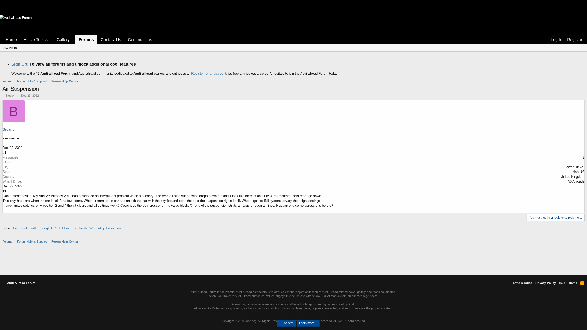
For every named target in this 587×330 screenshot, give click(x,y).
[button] (51, 39)
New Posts (9, 48)
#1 (4, 152)
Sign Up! (19, 64)
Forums (86, 39)
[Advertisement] (293, 259)
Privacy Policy (545, 283)
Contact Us (111, 39)
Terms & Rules (521, 283)
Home (11, 39)
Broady (10, 95)
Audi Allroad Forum (20, 283)
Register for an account (208, 73)
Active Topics (36, 39)
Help (562, 283)
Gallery (63, 39)
